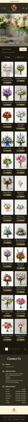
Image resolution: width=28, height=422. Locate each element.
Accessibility (16, 419)
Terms (5, 419)
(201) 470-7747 (15, 1)
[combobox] (20, 57)
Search (24, 49)
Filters (8, 57)
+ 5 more (8, 377)
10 (24, 349)
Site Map (22, 419)
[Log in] (23, 8)
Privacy (10, 419)
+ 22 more (16, 382)
